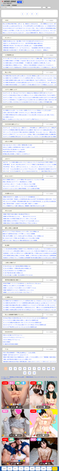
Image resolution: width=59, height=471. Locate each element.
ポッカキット (8, 37)
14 (34, 373)
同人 (15, 468)
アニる (6, 349)
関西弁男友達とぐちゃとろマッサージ (35, 377)
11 (53, 368)
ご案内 (4, 468)
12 (25, 373)
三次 (27, 468)
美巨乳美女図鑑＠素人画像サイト (13, 280)
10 (48, 368)
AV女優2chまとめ (9, 193)
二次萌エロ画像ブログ (10, 262)
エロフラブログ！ (9, 107)
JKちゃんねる (8, 210)
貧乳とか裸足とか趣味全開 (11, 228)
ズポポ (6, 20)
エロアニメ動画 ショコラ (11, 89)
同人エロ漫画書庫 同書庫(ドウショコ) (14, 314)
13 (29, 373)
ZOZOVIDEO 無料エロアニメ (12, 124)
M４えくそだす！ (9, 176)
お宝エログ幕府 (9, 141)
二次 (21, 468)
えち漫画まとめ (9, 297)
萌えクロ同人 (8, 72)
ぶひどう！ (7, 158)
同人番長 (7, 245)
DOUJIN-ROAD (9, 331)
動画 (32, 468)
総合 (10, 468)
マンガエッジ (4, 377)
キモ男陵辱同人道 (9, 55)
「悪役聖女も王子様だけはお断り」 (17, 377)
